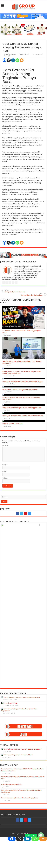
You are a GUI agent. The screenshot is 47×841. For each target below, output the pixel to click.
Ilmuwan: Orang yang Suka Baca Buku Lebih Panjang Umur (19, 798)
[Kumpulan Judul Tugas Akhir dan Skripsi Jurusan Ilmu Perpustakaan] (2, 709)
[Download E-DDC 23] (2, 703)
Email (4, 471)
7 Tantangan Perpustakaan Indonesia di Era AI (18, 755)
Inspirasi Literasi (24, 54)
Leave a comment (38, 54)
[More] (22, 60)
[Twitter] (21, 513)
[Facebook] (4, 60)
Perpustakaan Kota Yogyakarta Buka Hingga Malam (21, 408)
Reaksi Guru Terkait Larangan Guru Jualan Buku (20, 390)
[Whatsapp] (17, 60)
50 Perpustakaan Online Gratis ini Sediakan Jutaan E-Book (22, 697)
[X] (9, 60)
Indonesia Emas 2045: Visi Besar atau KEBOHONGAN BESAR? (23, 749)
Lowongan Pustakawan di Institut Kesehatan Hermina (22, 416)
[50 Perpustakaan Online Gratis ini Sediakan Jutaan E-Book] (2, 697)
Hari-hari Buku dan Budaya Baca (31, 294)
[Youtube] (25, 513)
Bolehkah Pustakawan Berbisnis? (11, 784)
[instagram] (29, 513)
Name (4, 464)
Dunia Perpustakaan (10, 54)
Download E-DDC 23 (11, 703)
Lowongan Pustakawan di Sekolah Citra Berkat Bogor (22, 381)
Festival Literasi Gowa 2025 (12, 424)
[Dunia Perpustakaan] (23, 6)
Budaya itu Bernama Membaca (15, 291)
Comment (6, 445)
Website (4, 478)
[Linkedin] (13, 60)
